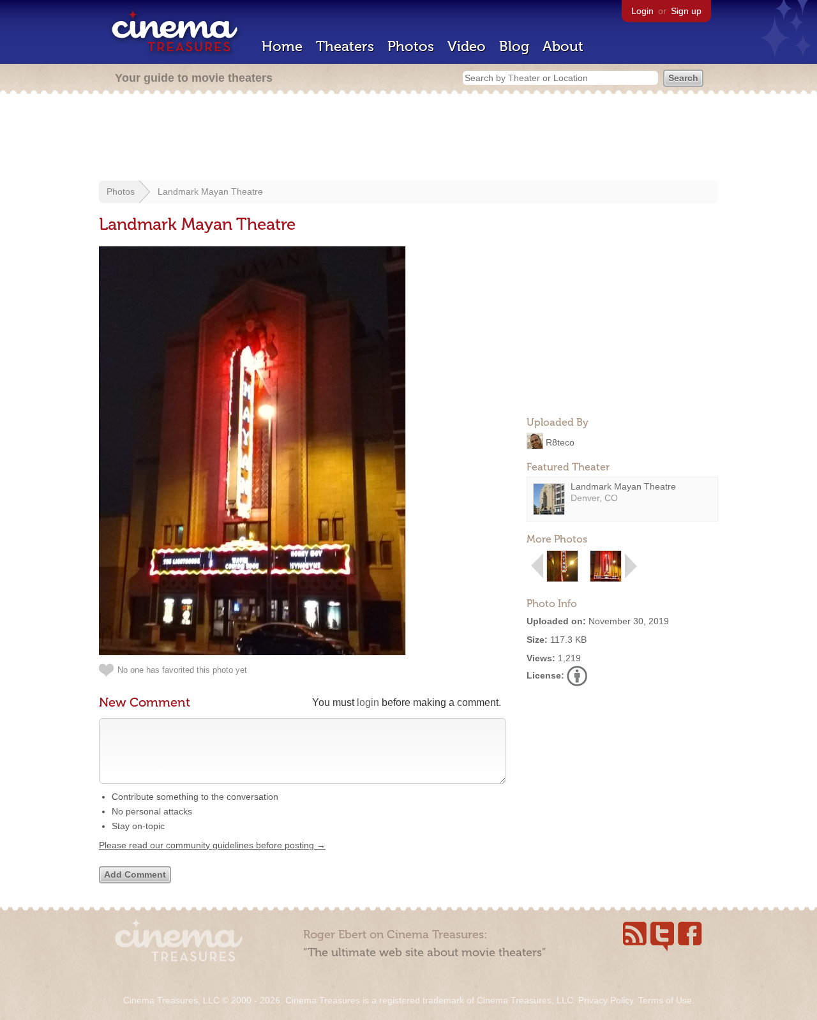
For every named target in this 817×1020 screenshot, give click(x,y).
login (368, 702)
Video (466, 46)
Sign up (686, 11)
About (563, 46)
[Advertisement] (408, 138)
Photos (410, 46)
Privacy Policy (605, 1000)
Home (282, 46)
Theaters (345, 46)
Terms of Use (665, 1000)
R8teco (560, 442)
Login (642, 11)
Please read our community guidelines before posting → (212, 845)
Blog (514, 46)
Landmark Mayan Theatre (210, 191)
